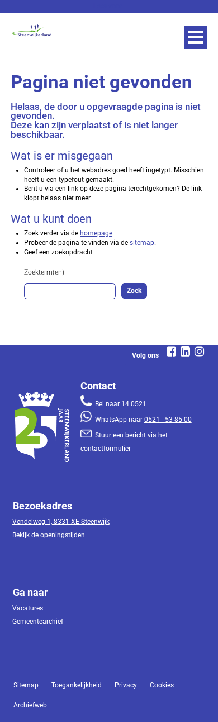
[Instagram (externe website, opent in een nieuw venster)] (199, 351)
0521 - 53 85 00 (168, 419)
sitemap (142, 243)
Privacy (126, 685)
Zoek (134, 291)
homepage (96, 233)
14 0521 (133, 404)
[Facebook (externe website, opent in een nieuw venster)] (171, 351)
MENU (195, 37)
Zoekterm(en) (44, 272)
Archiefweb (30, 705)
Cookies (162, 685)
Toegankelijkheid (76, 685)
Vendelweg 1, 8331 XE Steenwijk (61, 522)
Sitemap (26, 685)
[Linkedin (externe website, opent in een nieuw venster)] (185, 351)
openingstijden (62, 535)
